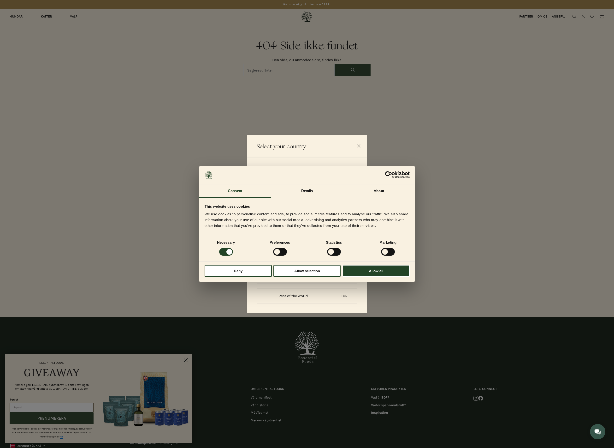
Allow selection (307, 271)
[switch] (280, 252)
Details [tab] (307, 191)
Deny (238, 271)
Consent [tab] (235, 191)
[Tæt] (358, 146)
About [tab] (379, 191)
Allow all (376, 271)
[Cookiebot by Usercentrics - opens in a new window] (389, 174)
